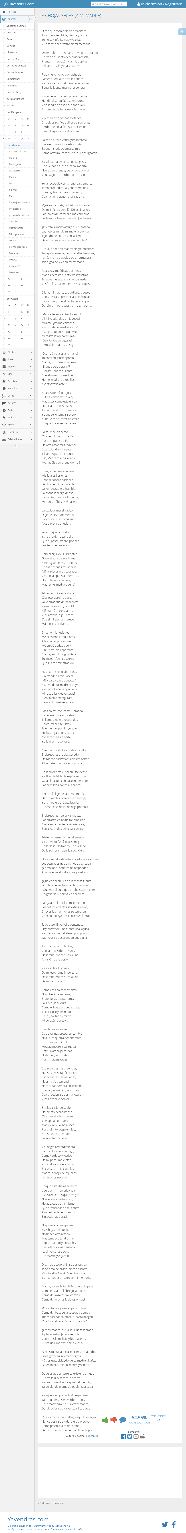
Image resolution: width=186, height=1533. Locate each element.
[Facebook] (124, 1437)
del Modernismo (18, 246)
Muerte (13, 259)
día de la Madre (17, 151)
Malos (12, 177)
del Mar (13, 189)
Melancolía (15, 208)
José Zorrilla (92, 1435)
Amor (10, 39)
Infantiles (12, 85)
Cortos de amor (15, 72)
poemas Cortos (15, 59)
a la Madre (14, 145)
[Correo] (136, 1437)
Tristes (10, 105)
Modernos (14, 253)
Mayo (12, 196)
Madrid (13, 157)
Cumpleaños (13, 78)
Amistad (11, 32)
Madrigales (15, 164)
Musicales (14, 272)
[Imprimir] (143, 1437)
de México (14, 221)
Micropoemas (16, 234)
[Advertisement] (110, 1472)
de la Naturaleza (15, 98)
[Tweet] (130, 1437)
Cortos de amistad (17, 65)
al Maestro (15, 170)
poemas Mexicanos (19, 215)
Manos (13, 183)
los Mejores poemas (20, 202)
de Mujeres (15, 266)
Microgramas (16, 227)
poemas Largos (15, 92)
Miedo (12, 240)
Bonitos (11, 45)
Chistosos (12, 52)
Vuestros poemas (16, 25)
